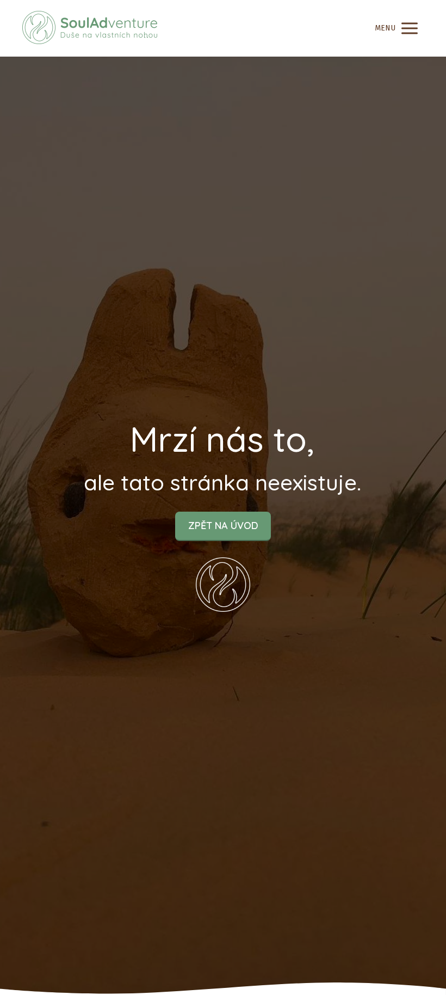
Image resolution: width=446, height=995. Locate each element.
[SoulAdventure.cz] (89, 28)
